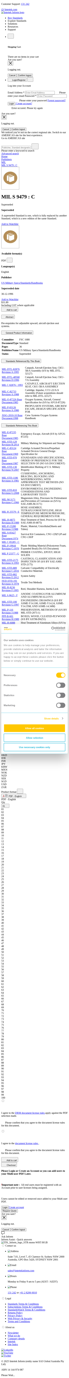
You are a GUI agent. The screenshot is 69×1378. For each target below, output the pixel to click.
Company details (16, 1338)
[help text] (10, 260)
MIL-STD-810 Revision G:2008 (10, 491)
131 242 (25, 4)
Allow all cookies (34, 728)
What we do (14, 1335)
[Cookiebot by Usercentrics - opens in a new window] (51, 629)
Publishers (6, 159)
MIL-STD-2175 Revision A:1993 (10, 561)
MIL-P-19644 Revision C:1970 (10, 547)
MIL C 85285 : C (10, 542)
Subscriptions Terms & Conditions (25, 1306)
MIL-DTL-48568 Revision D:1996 (11, 378)
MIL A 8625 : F (10, 595)
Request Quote (10, 1211)
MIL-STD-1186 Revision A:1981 (10, 479)
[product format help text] (20, 791)
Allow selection (34, 737)
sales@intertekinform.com (21, 1270)
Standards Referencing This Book (21, 425)
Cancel (12, 75)
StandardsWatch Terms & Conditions (26, 1309)
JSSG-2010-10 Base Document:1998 (12, 417)
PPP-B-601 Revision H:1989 (10, 618)
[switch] (60, 685)
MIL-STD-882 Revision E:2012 (10, 576)
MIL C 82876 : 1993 (12, 385)
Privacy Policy (15, 1315)
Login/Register (19, 80)
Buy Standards (15, 18)
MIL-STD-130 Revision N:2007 (10, 468)
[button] (13, 796)
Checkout (11, 1165)
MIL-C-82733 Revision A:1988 (10, 393)
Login (11, 103)
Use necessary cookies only (34, 747)
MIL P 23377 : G (10, 553)
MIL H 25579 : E (10, 511)
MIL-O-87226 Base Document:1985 (12, 401)
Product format (9, 792)
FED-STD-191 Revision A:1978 (10, 582)
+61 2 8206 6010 (28, 1292)
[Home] (12, 12)
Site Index (13, 1344)
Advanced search (10, 153)
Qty (3, 802)
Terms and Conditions (19, 1321)
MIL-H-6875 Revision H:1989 (10, 521)
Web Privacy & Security (20, 1318)
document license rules (27, 1143)
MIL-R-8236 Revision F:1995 (10, 589)
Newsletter (13, 1332)
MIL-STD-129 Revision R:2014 (10, 443)
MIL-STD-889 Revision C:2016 (10, 569)
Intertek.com (10, 9)
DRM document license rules (30, 1113)
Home (4, 156)
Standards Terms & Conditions (23, 1304)
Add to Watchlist (9, 224)
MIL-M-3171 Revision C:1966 (10, 501)
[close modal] (10, 63)
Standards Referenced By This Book (22, 361)
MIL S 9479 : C (9, 165)
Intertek (11, 1341)
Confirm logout (24, 75)
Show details (51, 718)
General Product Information (18, 333)
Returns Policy (15, 1312)
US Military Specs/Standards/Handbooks (22, 283)
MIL (3, 162)
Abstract (9, 317)
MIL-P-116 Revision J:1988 (10, 611)
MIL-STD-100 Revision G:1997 (10, 603)
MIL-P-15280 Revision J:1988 (10, 528)
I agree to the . (20, 1143)
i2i (2, 9)
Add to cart (11, 310)
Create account (16, 1207)
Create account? (23, 103)
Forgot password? (56, 100)
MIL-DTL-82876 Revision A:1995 (11, 370)
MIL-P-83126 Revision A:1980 (10, 409)
